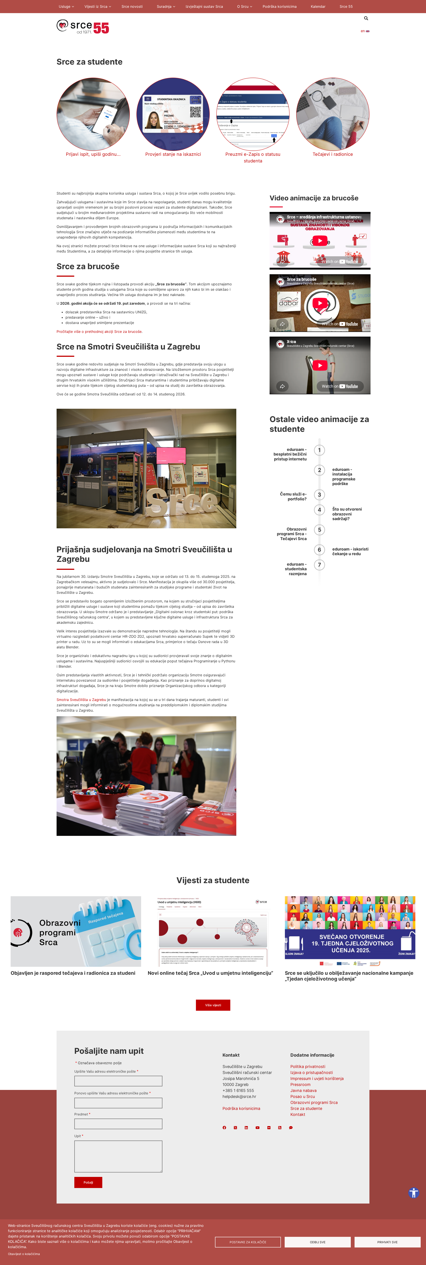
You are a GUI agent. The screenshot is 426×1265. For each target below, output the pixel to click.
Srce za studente (306, 1108)
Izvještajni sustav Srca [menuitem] (204, 6)
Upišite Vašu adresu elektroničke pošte (105, 1071)
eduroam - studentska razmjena (296, 569)
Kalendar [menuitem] (318, 6)
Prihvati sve (387, 1242)
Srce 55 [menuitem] (346, 6)
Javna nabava (303, 1090)
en (363, 31)
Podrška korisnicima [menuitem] (280, 6)
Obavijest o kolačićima (24, 1254)
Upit (77, 1136)
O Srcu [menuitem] (240, 7)
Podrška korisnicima (241, 1108)
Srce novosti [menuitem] (132, 6)
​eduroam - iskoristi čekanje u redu (350, 551)
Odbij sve (317, 1242)
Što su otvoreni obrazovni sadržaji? (347, 514)
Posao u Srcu (302, 1096)
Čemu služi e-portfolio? (293, 496)
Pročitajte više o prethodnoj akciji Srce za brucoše (99, 331)
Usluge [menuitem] (62, 7)
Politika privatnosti (307, 1066)
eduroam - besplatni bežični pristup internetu (290, 454)
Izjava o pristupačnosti (311, 1072)
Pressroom (300, 1084)
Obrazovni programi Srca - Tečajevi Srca (292, 534)
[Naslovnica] (83, 26)
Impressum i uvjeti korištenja (317, 1078)
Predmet (81, 1114)
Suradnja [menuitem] (162, 7)
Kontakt (297, 1114)
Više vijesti (213, 1005)
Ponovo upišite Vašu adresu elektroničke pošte (111, 1093)
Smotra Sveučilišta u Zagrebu (81, 699)
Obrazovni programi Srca (314, 1102)
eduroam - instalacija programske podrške (343, 476)
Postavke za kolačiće (248, 1242)
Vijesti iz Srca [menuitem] (93, 7)
